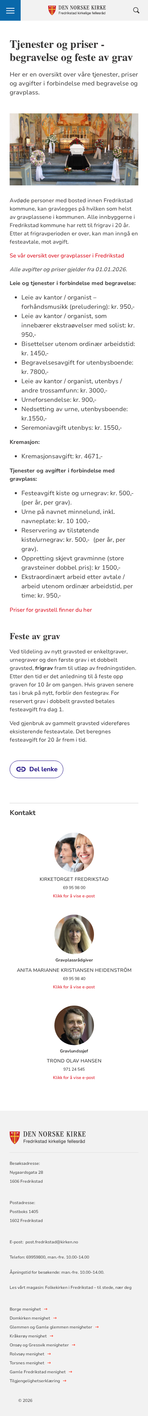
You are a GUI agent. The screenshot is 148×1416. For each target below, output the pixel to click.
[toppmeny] (10, 10)
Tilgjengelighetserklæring (35, 1381)
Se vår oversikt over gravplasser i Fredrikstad (67, 255)
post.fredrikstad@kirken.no (51, 1242)
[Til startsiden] (47, 1136)
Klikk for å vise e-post (74, 896)
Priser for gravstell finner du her (51, 610)
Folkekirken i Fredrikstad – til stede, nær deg (88, 1287)
